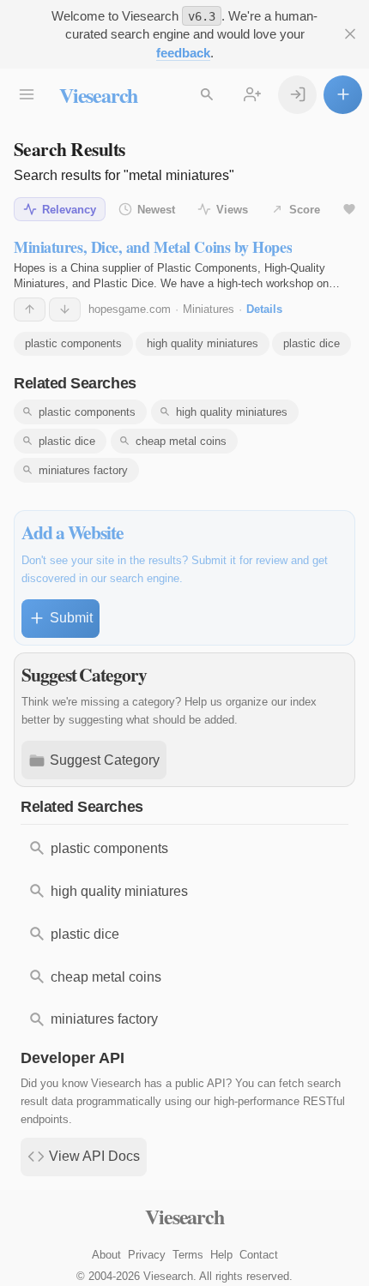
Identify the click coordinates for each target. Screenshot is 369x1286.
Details (264, 309)
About (106, 1254)
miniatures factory (83, 470)
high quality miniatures (202, 343)
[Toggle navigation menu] (26, 94)
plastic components (73, 343)
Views (232, 209)
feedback (183, 52)
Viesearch (98, 95)
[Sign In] (297, 94)
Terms (187, 1254)
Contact (258, 1254)
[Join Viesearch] (252, 94)
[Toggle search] (206, 94)
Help (221, 1254)
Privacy (147, 1254)
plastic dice (311, 343)
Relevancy (69, 209)
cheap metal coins (181, 441)
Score (304, 209)
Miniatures (208, 309)
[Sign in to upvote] (29, 309)
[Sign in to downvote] (65, 309)
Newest (156, 209)
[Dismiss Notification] (349, 33)
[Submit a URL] (343, 94)
